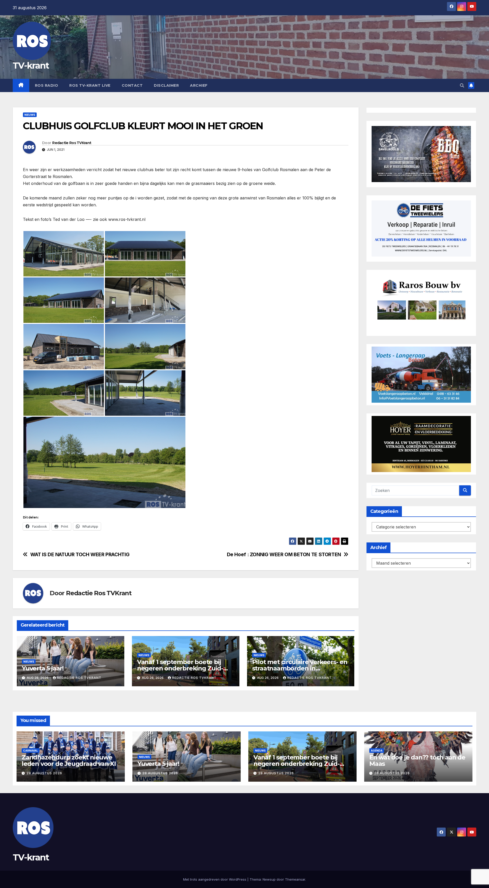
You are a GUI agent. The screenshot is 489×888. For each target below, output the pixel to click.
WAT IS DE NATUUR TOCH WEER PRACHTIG (80, 554)
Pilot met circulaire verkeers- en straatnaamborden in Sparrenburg (299, 668)
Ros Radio (46, 85)
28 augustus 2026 (44, 773)
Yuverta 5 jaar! (43, 668)
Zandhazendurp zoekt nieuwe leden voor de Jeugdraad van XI (69, 760)
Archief (199, 85)
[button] (462, 85)
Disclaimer (166, 85)
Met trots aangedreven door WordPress (215, 879)
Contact (132, 85)
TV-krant (31, 65)
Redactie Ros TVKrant (71, 143)
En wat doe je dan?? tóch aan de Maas (417, 760)
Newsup (269, 879)
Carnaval (30, 750)
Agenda (377, 750)
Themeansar (295, 879)
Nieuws (29, 114)
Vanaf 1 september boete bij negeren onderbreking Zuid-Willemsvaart (180, 668)
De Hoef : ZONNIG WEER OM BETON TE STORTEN (284, 554)
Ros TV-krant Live (90, 85)
